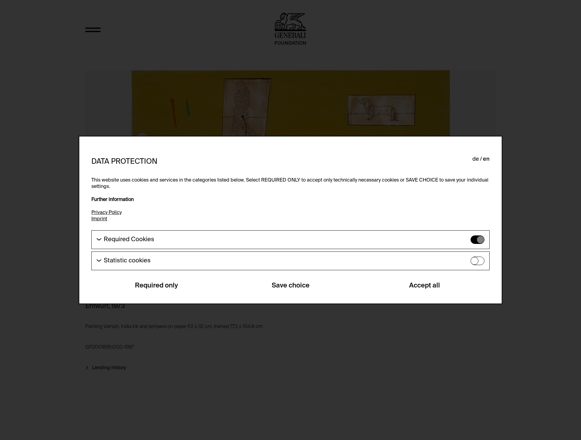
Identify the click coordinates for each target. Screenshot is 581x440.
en (486, 159)
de (475, 159)
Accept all (424, 285)
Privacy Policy (106, 212)
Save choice (291, 285)
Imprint (99, 219)
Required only (156, 285)
